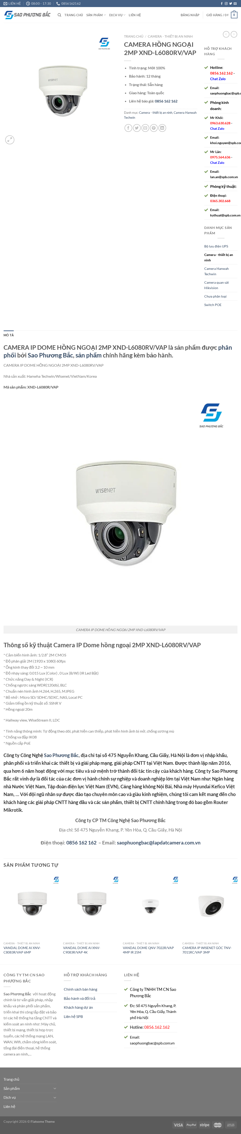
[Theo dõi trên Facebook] (221, 3)
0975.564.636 (220, 157)
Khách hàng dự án (78, 1007)
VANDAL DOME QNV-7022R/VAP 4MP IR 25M (148, 950)
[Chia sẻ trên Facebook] (128, 128)
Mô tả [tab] (9, 335)
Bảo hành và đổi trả (79, 998)
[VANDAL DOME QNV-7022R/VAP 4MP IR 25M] (150, 906)
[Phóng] (9, 140)
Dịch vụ (115, 15)
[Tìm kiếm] (59, 15)
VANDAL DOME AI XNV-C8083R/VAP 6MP (22, 950)
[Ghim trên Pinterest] (154, 128)
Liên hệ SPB (73, 1016)
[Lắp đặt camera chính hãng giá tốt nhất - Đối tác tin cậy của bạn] (27, 15)
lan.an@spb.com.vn (224, 177)
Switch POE (212, 305)
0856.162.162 (221, 73)
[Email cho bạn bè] (145, 128)
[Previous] (3, 918)
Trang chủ (73, 15)
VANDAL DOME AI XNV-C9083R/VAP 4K (81, 950)
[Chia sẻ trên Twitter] (137, 128)
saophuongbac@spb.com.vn (152, 1043)
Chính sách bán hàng (80, 989)
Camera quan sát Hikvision (216, 285)
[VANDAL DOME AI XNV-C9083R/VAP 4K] (90, 906)
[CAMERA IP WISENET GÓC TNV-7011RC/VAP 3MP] (209, 906)
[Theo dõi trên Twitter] (230, 3)
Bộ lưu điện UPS (216, 246)
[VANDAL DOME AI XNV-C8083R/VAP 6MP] (31, 906)
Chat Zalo (218, 79)
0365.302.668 (220, 201)
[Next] (237, 918)
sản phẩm (89, 355)
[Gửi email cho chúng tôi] (235, 3)
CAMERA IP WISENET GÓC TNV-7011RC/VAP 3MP (207, 950)
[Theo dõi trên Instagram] (226, 3)
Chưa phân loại (215, 296)
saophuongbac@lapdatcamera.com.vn (159, 842)
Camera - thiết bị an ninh (170, 36)
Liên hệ (135, 15)
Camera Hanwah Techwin (216, 271)
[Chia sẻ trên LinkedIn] (162, 128)
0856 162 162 (81, 842)
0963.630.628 (220, 123)
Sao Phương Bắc (50, 355)
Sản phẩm (94, 15)
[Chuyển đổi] (55, 1088)
